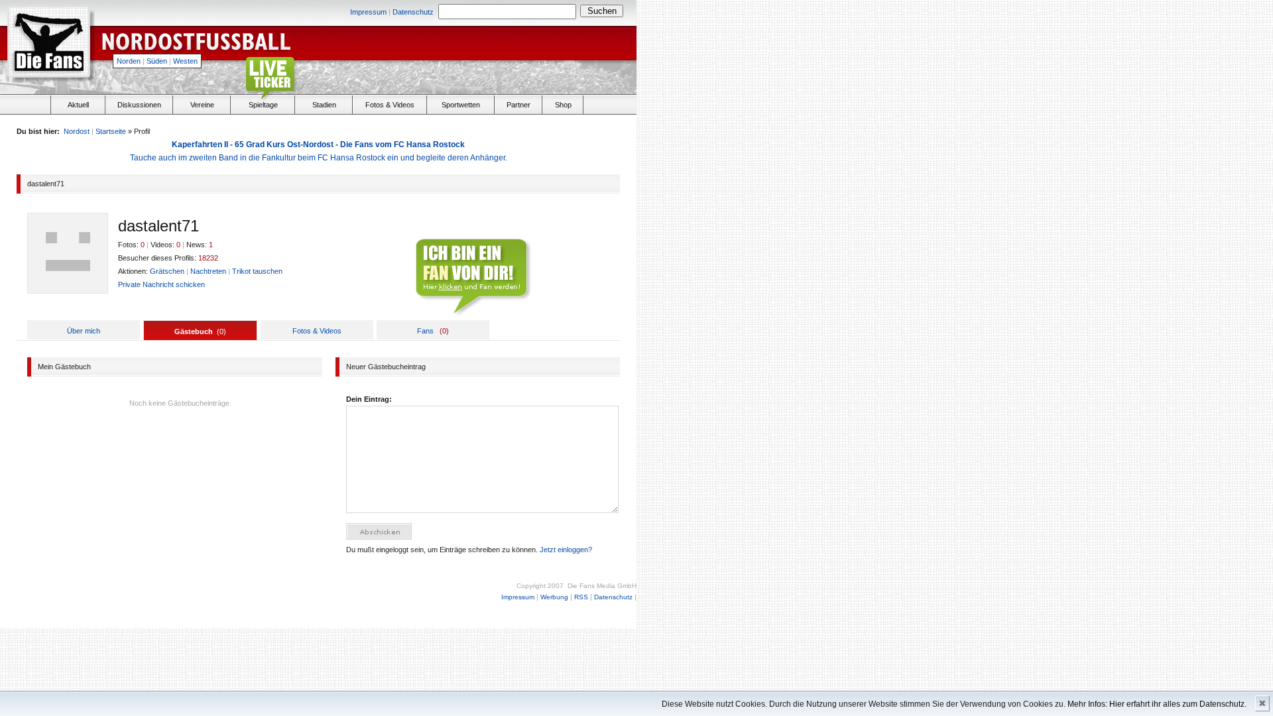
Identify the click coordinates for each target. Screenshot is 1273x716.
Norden (129, 61)
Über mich (83, 331)
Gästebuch (193, 331)
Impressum (368, 12)
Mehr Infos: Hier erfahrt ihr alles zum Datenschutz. (1156, 704)
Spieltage (263, 105)
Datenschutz (413, 12)
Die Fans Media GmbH (602, 585)
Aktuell (78, 105)
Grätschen (167, 271)
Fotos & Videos (389, 105)
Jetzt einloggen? (566, 550)
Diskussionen (139, 105)
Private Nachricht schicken (161, 284)
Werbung (554, 597)
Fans (425, 331)
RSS (581, 597)
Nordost (77, 131)
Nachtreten (208, 271)
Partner (518, 105)
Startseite (110, 131)
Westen (185, 61)
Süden (157, 61)
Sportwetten (461, 105)
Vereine (202, 105)
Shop (563, 105)
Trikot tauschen (257, 271)
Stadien (324, 105)
